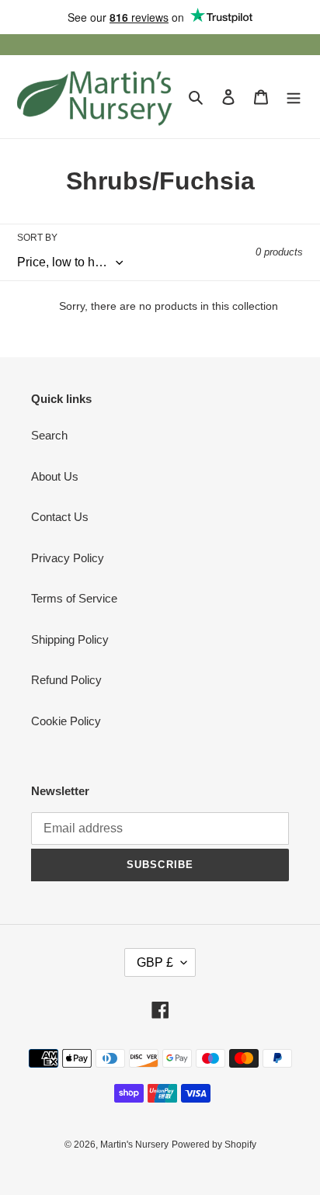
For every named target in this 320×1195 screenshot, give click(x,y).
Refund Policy (66, 679)
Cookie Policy (66, 721)
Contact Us (60, 516)
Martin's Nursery (134, 1144)
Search (49, 435)
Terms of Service (74, 598)
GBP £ (155, 962)
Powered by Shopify (214, 1144)
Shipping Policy (70, 639)
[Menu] (293, 96)
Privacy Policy (67, 557)
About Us (54, 476)
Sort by (37, 237)
